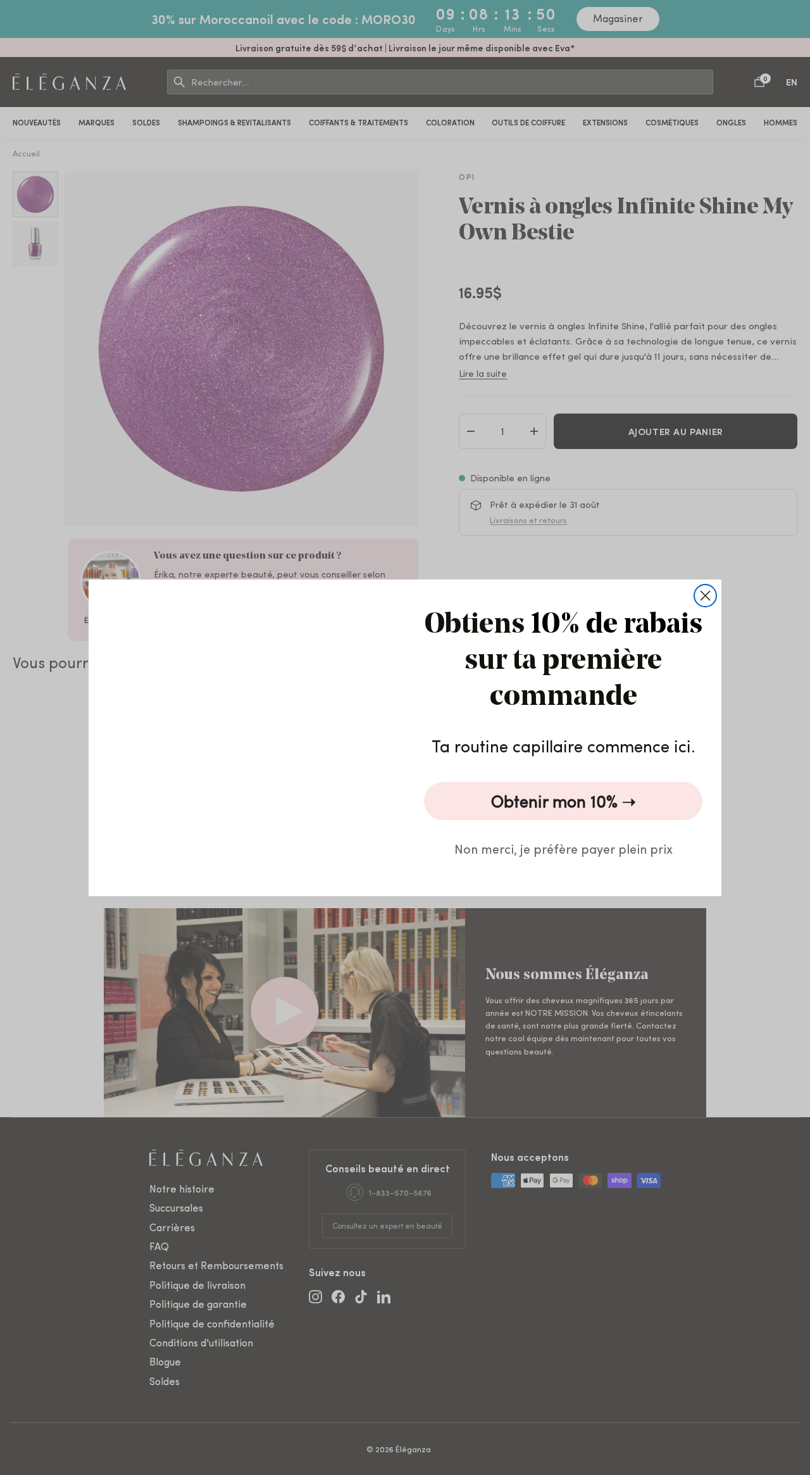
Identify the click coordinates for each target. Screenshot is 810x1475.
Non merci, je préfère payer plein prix (563, 848)
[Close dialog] (705, 596)
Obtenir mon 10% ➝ (563, 801)
